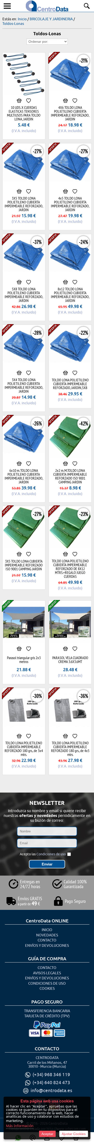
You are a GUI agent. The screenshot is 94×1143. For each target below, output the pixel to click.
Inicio (47, 930)
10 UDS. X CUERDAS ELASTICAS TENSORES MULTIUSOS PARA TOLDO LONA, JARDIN (23, 113)
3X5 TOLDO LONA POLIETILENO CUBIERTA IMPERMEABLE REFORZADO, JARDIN (24, 204)
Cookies (47, 988)
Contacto (47, 940)
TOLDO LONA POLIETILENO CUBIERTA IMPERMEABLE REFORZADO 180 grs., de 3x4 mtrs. (24, 748)
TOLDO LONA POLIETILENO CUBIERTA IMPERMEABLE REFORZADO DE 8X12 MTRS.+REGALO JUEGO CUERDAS (70, 568)
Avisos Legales (47, 973)
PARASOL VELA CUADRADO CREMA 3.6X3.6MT (70, 659)
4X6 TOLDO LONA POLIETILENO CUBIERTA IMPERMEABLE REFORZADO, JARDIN (70, 113)
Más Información (20, 1125)
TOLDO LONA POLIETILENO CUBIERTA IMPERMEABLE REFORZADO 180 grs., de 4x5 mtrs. (70, 748)
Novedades (47, 935)
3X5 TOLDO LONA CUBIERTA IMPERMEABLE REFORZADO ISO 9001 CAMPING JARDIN (24, 565)
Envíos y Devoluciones (47, 945)
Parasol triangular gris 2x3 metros (24, 659)
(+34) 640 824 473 (51, 1083)
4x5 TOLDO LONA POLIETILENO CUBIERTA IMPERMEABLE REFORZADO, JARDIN (70, 204)
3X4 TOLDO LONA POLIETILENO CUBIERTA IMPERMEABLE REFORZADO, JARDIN (24, 385)
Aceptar (47, 1134)
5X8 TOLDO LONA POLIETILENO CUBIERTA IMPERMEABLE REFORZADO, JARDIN (24, 294)
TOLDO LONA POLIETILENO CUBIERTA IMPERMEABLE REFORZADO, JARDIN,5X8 (70, 383)
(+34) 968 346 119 (51, 1075)
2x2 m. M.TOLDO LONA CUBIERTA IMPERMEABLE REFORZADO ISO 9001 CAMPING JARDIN (70, 476)
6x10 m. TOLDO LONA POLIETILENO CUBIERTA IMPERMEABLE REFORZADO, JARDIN (24, 476)
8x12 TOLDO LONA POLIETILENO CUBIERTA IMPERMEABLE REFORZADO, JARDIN (70, 294)
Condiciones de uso (51, 854)
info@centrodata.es (51, 1091)
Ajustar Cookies (74, 1134)
